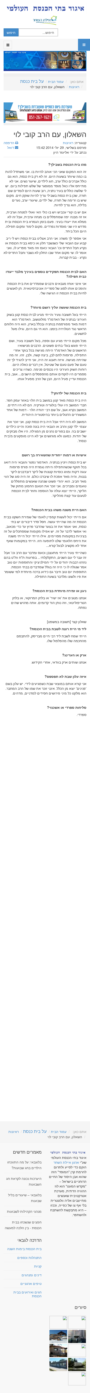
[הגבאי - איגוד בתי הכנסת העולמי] (45, 8)
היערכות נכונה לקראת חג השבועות (24, 1181)
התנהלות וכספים (29, 1257)
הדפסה (9, 142)
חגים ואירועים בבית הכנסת (27, 1294)
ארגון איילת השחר (66, 1162)
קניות (38, 1266)
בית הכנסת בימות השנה (24, 1248)
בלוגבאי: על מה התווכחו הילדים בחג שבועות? (24, 1165)
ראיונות (74, 86)
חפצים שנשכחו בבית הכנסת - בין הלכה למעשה (23, 1225)
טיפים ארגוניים (31, 1283)
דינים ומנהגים (32, 1274)
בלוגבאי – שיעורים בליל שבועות (25, 1197)
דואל (11, 147)
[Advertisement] (45, 919)
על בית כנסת (32, 81)
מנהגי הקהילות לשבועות (24, 1211)
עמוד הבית (56, 81)
